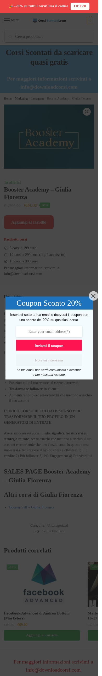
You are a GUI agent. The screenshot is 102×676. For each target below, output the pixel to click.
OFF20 (80, 6)
